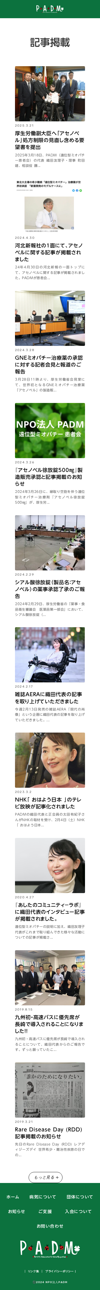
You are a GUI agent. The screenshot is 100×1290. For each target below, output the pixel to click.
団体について (80, 1197)
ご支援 (45, 1212)
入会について (78, 1212)
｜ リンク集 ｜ (34, 1271)
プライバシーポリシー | (60, 1271)
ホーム (12, 1197)
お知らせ (16, 1212)
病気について (42, 1197)
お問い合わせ (50, 1226)
